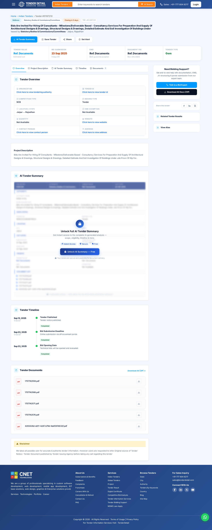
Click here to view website (94, 122)
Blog (142, 495)
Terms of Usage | (118, 519)
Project (111, 484)
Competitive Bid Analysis (118, 495)
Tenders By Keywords (149, 488)
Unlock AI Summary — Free (81, 251)
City (141, 480)
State (142, 477)
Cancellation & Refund (84, 495)
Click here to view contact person (32, 132)
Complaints (80, 484)
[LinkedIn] (189, 105)
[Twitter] (186, 489)
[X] (195, 105)
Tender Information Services (119, 499)
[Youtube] (193, 489)
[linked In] (180, 489)
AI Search (148, 4)
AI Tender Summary (25, 39)
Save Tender (50, 39)
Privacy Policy (132, 519)
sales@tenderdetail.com (183, 480)
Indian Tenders (62, 4)
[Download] (138, 381)
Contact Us (80, 499)
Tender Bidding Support (117, 502)
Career (46, 494)
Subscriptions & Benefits (85, 477)
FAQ (77, 502)
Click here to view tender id (95, 92)
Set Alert (86, 39)
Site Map (143, 499)
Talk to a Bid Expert (178, 85)
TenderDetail (123, 523)
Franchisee (80, 488)
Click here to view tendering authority (34, 92)
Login (196, 4)
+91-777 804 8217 (180, 477)
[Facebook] (184, 105)
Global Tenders (114, 480)
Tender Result (113, 488)
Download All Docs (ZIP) (178, 92)
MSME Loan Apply (115, 506)
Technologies (26, 494)
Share (69, 39)
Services (14, 494)
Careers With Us (82, 491)
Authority (144, 484)
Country (143, 491)
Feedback (79, 480)
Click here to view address (94, 132)
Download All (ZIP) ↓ (137, 371)
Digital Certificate (115, 491)
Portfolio (37, 494)
